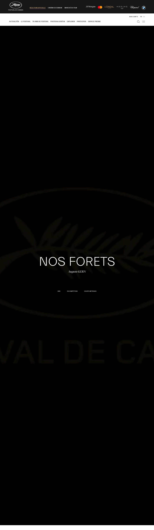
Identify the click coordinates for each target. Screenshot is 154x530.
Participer (81, 21)
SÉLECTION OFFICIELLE (38, 8)
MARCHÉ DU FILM (71, 8)
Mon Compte (133, 16)
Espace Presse (94, 21)
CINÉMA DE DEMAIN (55, 8)
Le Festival (25, 21)
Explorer (71, 21)
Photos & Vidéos (57, 21)
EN (144, 16)
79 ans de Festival (40, 21)
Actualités (14, 21)
